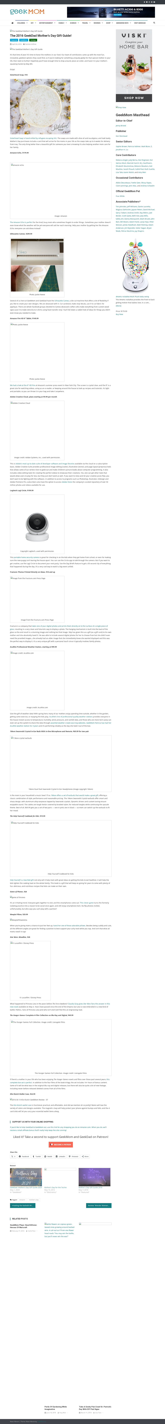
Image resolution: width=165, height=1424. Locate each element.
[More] (118, 306)
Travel (85, 23)
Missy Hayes (146, 183)
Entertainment (46, 23)
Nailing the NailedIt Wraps (24, 1205)
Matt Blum (145, 146)
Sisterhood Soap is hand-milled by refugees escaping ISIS (33, 138)
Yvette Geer (135, 183)
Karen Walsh (129, 172)
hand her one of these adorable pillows (69, 925)
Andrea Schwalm (147, 186)
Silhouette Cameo (62, 301)
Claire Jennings (122, 186)
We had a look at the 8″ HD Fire (22, 385)
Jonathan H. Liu (122, 149)
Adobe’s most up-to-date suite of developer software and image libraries (45, 464)
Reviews (97, 23)
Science (73, 23)
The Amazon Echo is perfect (21, 222)
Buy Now (119, 314)
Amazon (22, 1200)
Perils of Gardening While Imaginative (56, 1408)
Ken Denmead (121, 136)
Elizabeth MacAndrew (124, 166)
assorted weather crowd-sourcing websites (68, 723)
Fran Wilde (120, 196)
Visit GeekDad (140, 23)
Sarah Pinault (128, 169)
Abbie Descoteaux (123, 183)
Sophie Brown (121, 146)
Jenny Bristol (121, 125)
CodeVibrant (41, 1421)
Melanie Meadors (141, 166)
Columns (21, 23)
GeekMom (23, 40)
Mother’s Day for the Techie (55, 1187)
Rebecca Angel (122, 160)
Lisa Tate (98, 1413)
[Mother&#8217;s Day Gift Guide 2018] (95, 1177)
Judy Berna (133, 160)
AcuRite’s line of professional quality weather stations (71, 717)
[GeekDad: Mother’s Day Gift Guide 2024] (26, 1177)
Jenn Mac (132, 186)
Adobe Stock (67, 482)
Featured (14, 40)
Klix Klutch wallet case (22, 1105)
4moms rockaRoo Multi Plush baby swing (132, 296)
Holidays (33, 40)
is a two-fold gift (22, 880)
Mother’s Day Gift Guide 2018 (90, 1187)
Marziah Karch (133, 163)
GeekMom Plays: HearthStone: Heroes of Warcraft (23, 1226)
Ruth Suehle (149, 169)
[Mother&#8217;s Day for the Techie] (60, 1177)
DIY (32, 23)
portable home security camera (26, 557)
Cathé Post (31, 1231)
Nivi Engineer (143, 160)
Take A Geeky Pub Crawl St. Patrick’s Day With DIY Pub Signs (95, 1408)
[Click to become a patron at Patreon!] (61, 1144)
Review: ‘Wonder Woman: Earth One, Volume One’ (99, 1205)
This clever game (87, 903)
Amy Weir (62, 1413)
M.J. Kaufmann (146, 163)
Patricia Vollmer (30, 44)
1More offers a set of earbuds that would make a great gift (74, 795)
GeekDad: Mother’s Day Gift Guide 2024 (26, 1187)
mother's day (34, 1200)
